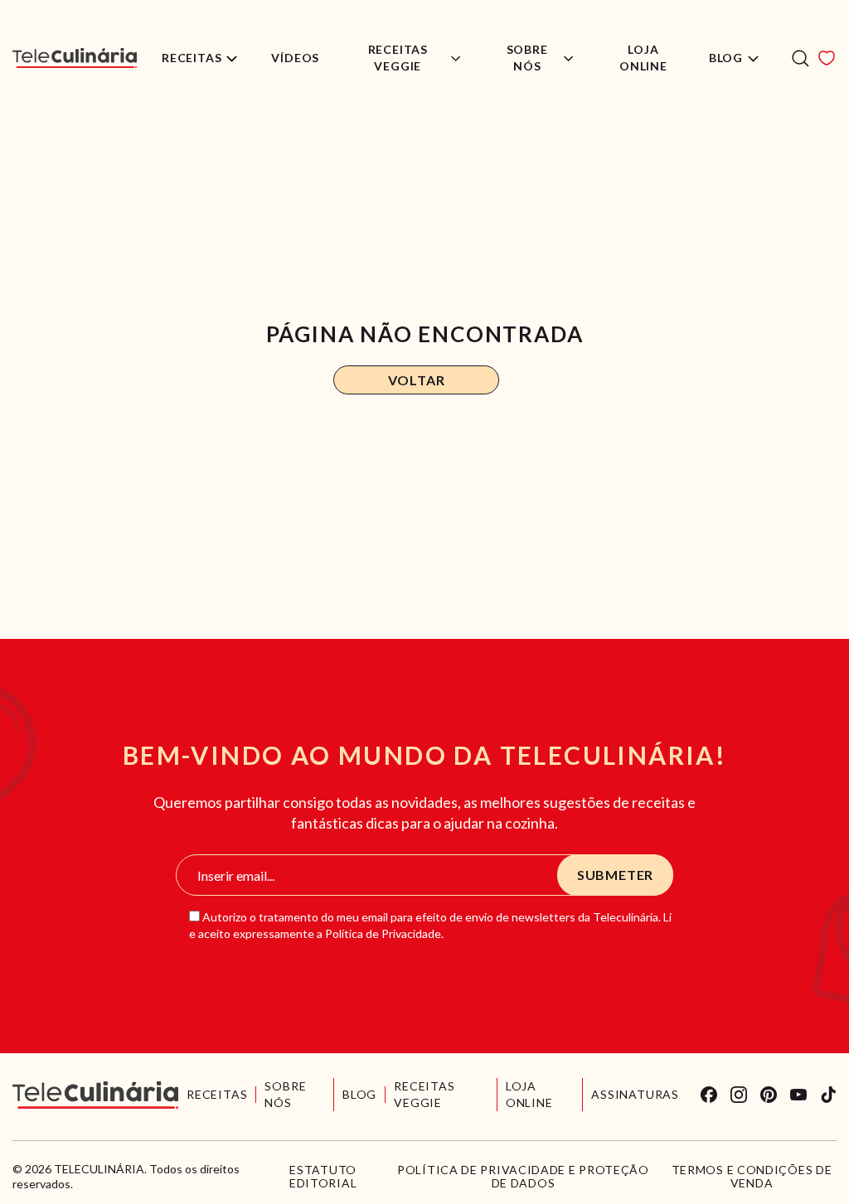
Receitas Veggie (398, 57)
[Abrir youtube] (798, 1094)
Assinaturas (635, 1094)
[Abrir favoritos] (827, 58)
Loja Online (643, 57)
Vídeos (295, 58)
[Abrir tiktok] (828, 1094)
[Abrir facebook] (709, 1094)
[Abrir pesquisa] (800, 58)
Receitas (191, 58)
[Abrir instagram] (738, 1094)
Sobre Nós (527, 57)
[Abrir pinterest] (768, 1094)
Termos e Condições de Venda (752, 1176)
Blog (726, 58)
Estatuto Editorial (323, 1176)
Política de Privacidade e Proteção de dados (523, 1176)
